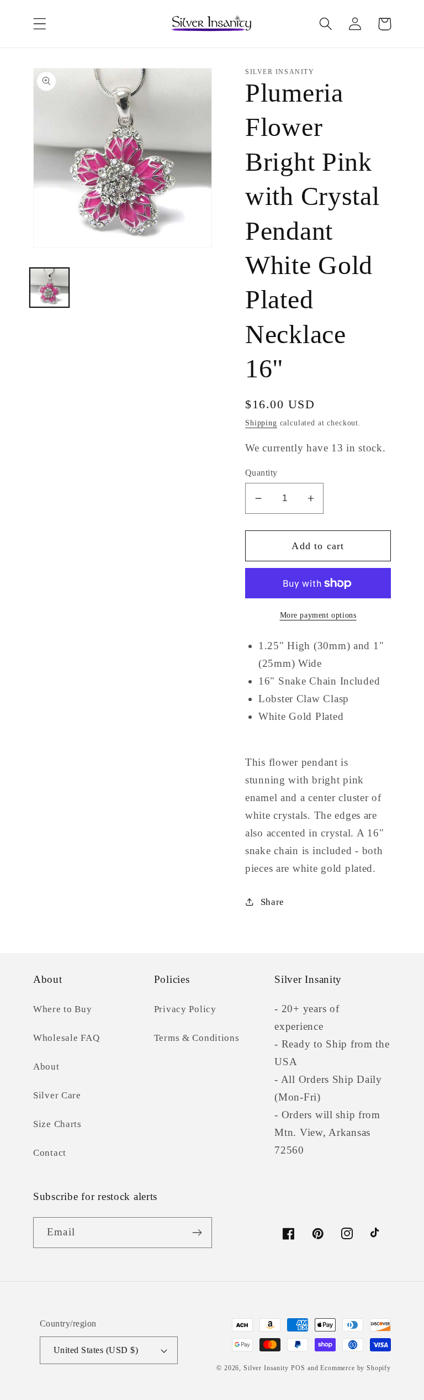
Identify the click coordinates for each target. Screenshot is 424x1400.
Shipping (261, 422)
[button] (40, 24)
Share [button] (272, 902)
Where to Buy (62, 1009)
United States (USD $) (96, 1350)
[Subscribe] (196, 1232)
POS (298, 1368)
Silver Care (57, 1095)
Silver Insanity (266, 1368)
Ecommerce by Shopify (355, 1368)
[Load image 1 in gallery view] (49, 287)
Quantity (261, 472)
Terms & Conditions (197, 1038)
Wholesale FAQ (66, 1038)
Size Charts (57, 1124)
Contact (49, 1153)
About (46, 1066)
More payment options (318, 614)
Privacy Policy (185, 1009)
